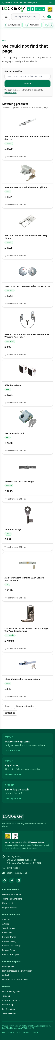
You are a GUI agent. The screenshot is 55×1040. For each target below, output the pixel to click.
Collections (7, 932)
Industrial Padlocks (10, 1000)
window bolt (10, 92)
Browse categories (25, 706)
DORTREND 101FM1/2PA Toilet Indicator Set (27, 286)
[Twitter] (11, 880)
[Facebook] (4, 880)
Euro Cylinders (9, 966)
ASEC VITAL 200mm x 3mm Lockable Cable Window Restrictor (26, 335)
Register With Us (9, 907)
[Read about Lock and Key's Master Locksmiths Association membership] (50, 9)
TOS (18, 1032)
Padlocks (6, 975)
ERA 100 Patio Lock (14, 433)
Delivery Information (11, 894)
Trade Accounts (9, 1013)
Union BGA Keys (12, 529)
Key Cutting (7, 1004)
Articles (5, 924)
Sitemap (36, 1032)
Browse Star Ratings (11, 945)
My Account (7, 903)
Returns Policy (8, 950)
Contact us (10, 713)
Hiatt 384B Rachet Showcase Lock (22, 679)
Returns (26, 1032)
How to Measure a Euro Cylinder (17, 971)
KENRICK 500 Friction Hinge (19, 481)
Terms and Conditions (12, 899)
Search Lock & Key (13, 71)
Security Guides (9, 928)
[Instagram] (18, 880)
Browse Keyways (9, 941)
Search (27, 83)
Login (51, 2)
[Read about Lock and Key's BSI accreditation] (15, 836)
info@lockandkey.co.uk (29, 2)
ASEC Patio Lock (12, 385)
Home (7, 706)
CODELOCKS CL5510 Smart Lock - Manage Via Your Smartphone (26, 629)
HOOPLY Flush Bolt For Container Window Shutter (26, 137)
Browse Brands (9, 937)
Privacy (11, 1032)
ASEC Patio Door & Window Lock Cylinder (26, 187)
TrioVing (6, 996)
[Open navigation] (6, 17)
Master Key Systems (11, 991)
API (3, 1032)
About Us (6, 919)
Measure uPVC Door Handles (15, 979)
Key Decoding (8, 1009)
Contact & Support (10, 954)
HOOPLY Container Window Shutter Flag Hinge (25, 236)
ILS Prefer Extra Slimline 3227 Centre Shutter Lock (24, 579)
